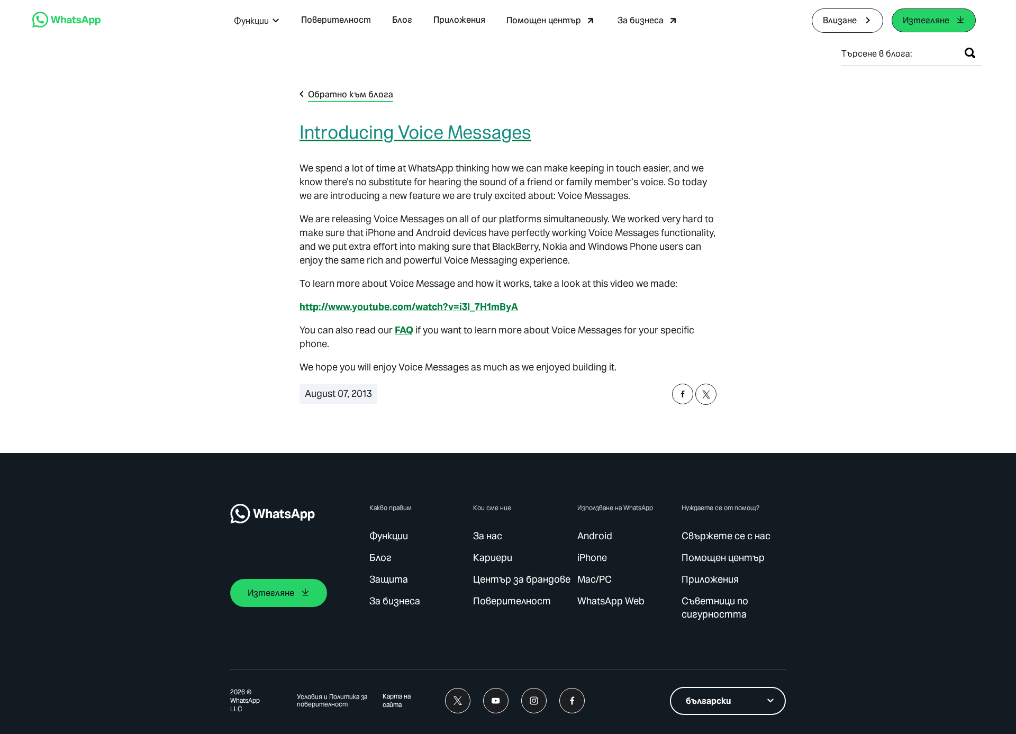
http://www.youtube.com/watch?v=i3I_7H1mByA (409, 307)
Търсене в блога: (876, 53)
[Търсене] (970, 53)
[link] (66, 24)
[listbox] (728, 701)
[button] (257, 21)
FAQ (404, 330)
